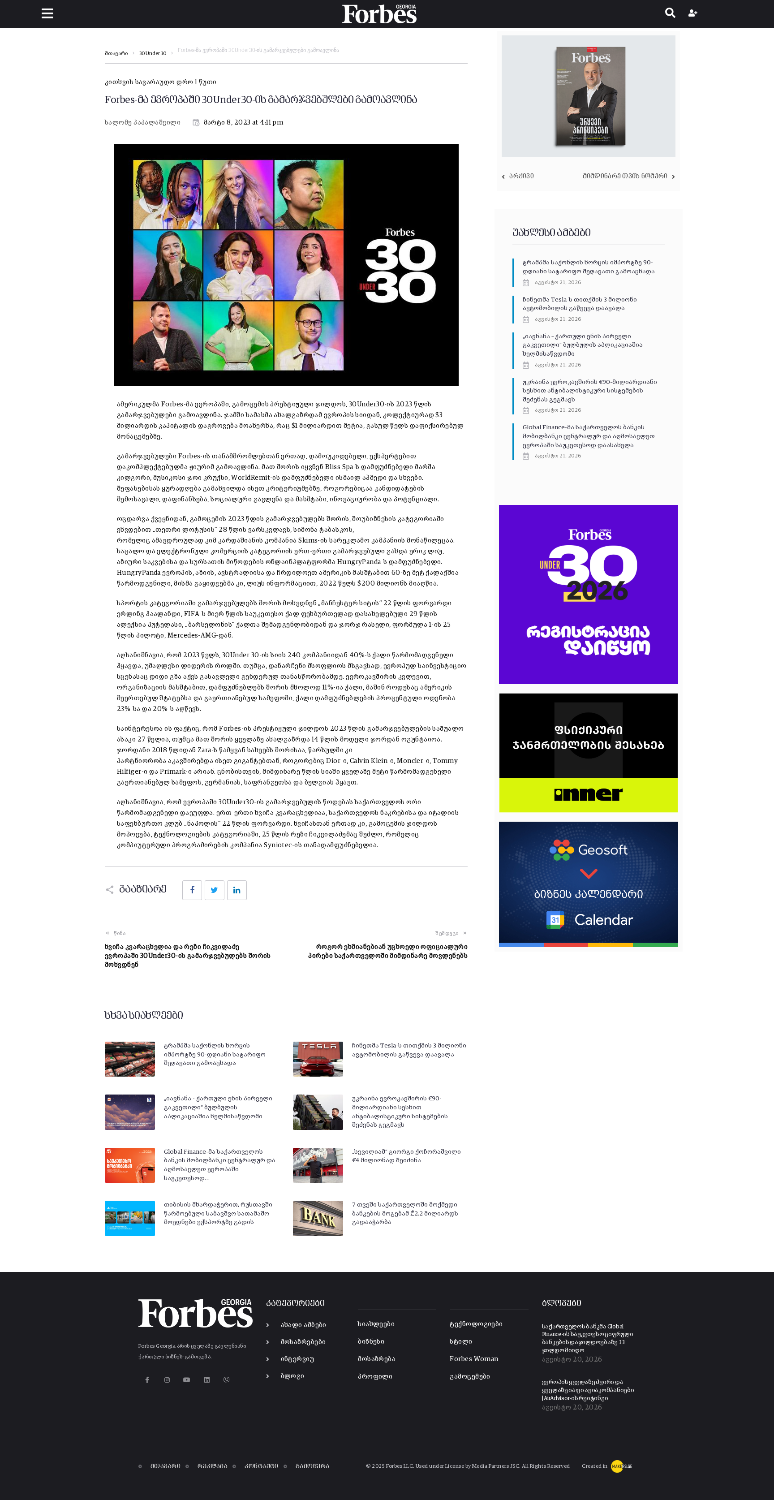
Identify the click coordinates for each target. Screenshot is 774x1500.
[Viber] (227, 1380)
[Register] (694, 14)
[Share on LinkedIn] (237, 890)
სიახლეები (376, 1324)
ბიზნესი (371, 1341)
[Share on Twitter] (214, 890)
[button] (47, 14)
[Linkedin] (206, 1380)
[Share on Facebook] (192, 890)
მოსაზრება (377, 1359)
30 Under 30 (152, 53)
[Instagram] (167, 1380)
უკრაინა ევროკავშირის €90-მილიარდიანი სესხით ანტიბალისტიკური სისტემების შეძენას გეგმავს (590, 391)
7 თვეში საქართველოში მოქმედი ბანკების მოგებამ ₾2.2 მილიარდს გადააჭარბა (405, 1213)
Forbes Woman (474, 1359)
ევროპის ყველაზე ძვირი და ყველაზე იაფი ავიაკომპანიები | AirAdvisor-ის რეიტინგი (588, 1390)
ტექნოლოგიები (476, 1324)
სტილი (461, 1341)
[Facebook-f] (147, 1380)
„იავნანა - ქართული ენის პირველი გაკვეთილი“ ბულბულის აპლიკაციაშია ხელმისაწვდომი (218, 1107)
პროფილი (375, 1376)
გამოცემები (470, 1376)
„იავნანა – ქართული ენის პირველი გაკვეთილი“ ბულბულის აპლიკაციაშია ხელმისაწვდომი (583, 345)
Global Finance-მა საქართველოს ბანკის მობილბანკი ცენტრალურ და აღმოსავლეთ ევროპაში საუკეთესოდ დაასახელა (589, 436)
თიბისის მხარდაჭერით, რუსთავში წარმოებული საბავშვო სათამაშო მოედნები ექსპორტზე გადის (218, 1213)
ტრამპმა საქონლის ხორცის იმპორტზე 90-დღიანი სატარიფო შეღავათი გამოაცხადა (215, 1054)
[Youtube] (187, 1380)
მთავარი (116, 53)
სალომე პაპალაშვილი (143, 122)
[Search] (670, 14)
